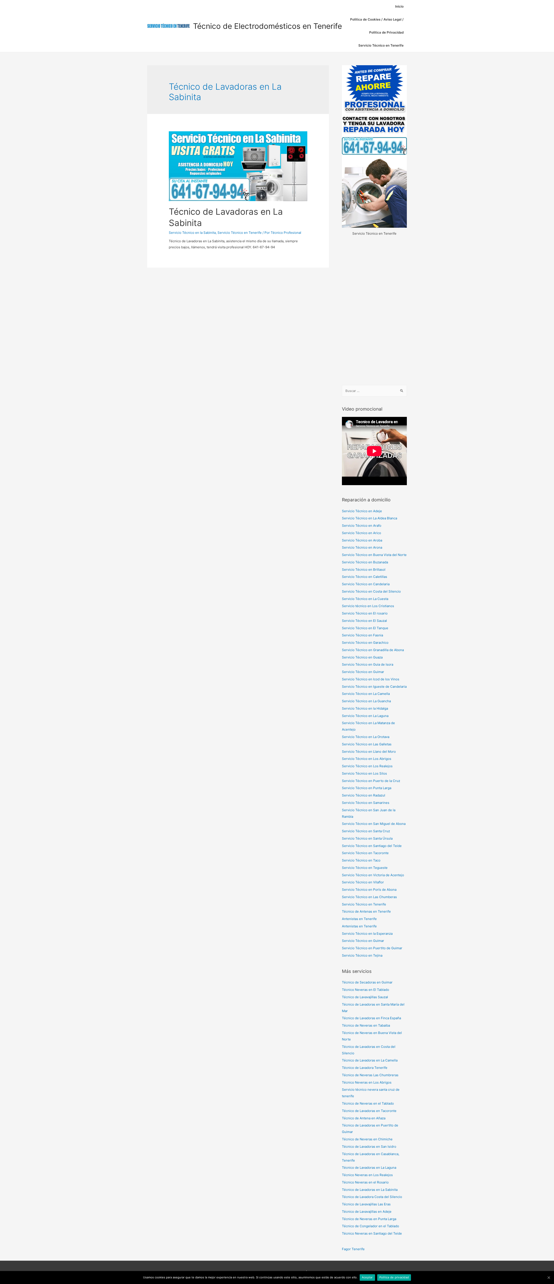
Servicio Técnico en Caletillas (364, 577)
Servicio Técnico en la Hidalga (365, 708)
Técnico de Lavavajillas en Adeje (366, 1211)
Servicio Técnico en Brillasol (363, 569)
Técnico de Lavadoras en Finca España (371, 1018)
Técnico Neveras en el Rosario (365, 1182)
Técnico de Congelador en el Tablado (370, 1226)
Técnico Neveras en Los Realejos (367, 1175)
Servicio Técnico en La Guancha (366, 701)
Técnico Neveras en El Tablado (365, 990)
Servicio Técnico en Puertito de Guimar (372, 948)
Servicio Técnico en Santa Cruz (366, 831)
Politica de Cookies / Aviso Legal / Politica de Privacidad (377, 25)
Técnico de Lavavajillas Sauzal (365, 997)
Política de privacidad (394, 1277)
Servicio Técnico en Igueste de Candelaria (374, 686)
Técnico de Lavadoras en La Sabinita (370, 1190)
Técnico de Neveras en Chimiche (367, 1139)
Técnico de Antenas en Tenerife (366, 911)
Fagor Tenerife (353, 1249)
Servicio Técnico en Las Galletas (366, 744)
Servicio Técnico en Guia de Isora (367, 664)
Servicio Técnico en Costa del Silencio (371, 591)
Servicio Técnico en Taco (361, 860)
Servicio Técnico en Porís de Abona (369, 889)
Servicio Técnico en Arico (361, 533)
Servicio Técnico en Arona (362, 547)
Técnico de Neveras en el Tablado (368, 1103)
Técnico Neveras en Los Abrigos (366, 1082)
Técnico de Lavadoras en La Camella (370, 1060)
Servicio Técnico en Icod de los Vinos (370, 679)
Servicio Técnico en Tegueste (365, 868)
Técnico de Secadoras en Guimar (367, 982)
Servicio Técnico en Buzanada (365, 562)
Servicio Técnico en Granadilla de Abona (373, 650)
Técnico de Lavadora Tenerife (364, 1068)
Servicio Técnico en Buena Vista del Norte (374, 555)
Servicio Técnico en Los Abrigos (366, 759)
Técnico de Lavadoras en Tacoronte (369, 1111)
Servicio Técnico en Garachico (365, 642)
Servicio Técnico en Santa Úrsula (367, 838)
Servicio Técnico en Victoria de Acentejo (373, 875)
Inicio (399, 6)
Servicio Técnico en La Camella (366, 694)
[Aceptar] (548, 1277)
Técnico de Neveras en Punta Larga (369, 1219)
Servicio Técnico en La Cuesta (365, 599)
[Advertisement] (374, 311)
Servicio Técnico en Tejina (362, 955)
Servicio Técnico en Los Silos (364, 773)
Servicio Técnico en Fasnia (362, 635)
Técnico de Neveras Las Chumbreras (370, 1075)
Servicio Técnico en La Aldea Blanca (369, 518)
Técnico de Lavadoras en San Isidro (369, 1146)
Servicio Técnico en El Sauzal (364, 621)
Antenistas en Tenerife (359, 919)
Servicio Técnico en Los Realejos (367, 766)
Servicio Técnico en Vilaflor (363, 882)
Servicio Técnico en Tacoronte (365, 853)
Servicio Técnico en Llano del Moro (369, 751)
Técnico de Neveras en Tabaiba (366, 1025)
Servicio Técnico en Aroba (362, 540)
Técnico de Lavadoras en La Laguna (369, 1167)
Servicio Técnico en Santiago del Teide (372, 846)
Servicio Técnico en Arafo (361, 525)
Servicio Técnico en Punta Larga (366, 788)
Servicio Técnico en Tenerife (381, 45)
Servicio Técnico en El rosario (365, 613)
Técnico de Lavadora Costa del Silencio (372, 1197)
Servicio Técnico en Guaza (362, 657)
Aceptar (367, 1277)
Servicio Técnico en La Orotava (365, 737)
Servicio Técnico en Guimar (363, 672)
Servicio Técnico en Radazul (363, 795)
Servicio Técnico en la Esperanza (367, 933)
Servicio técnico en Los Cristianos (368, 606)
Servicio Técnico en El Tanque (365, 628)
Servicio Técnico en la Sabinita (192, 233)
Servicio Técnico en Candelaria (366, 584)
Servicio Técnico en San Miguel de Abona (374, 824)
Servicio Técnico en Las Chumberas (369, 897)
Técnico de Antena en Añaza (363, 1118)
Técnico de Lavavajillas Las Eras (366, 1204)
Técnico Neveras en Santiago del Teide (372, 1233)
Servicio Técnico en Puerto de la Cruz (371, 781)
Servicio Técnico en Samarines (365, 803)
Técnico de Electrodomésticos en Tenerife (267, 26)
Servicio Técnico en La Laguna (365, 716)
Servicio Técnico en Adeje (362, 511)
